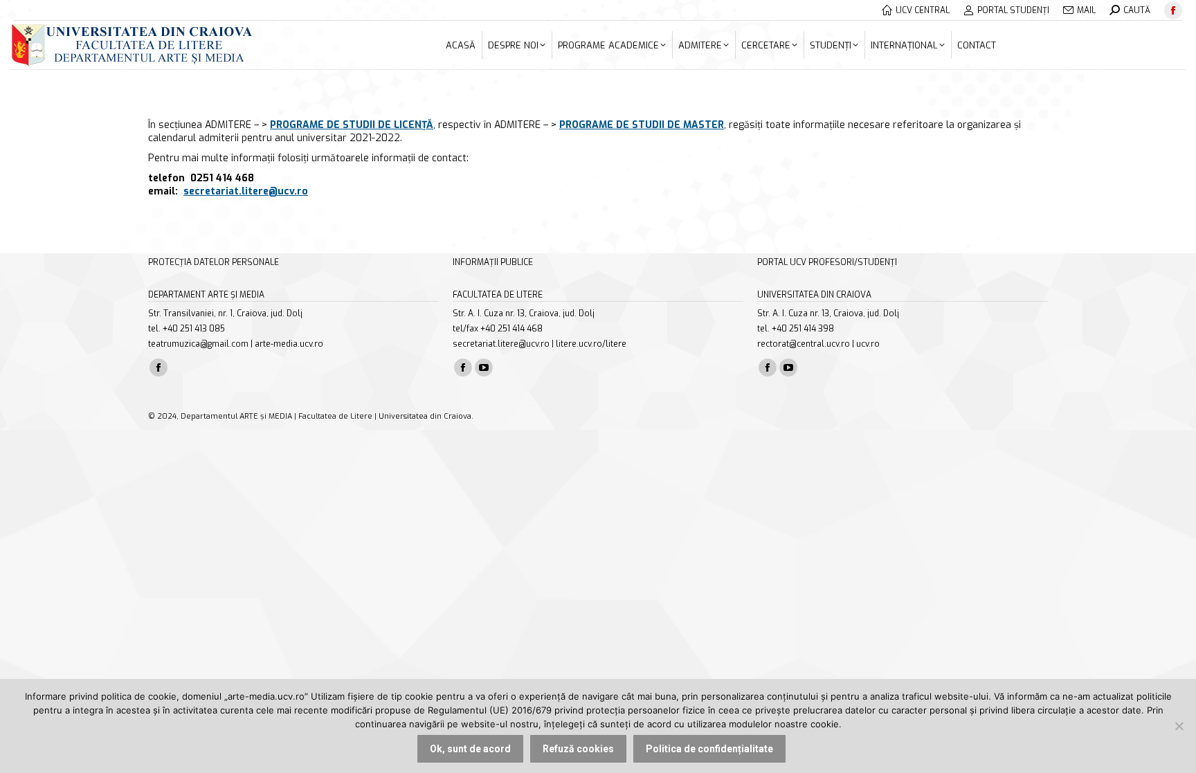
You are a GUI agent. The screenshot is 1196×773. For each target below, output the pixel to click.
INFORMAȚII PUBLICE (493, 262)
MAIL (1086, 10)
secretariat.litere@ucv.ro (245, 191)
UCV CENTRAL (923, 10)
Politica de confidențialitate (709, 748)
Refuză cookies (578, 748)
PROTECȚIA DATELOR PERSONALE (213, 262)
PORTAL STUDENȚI (1013, 10)
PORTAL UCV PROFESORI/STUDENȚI (827, 262)
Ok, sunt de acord (470, 748)
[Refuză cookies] (1179, 726)
